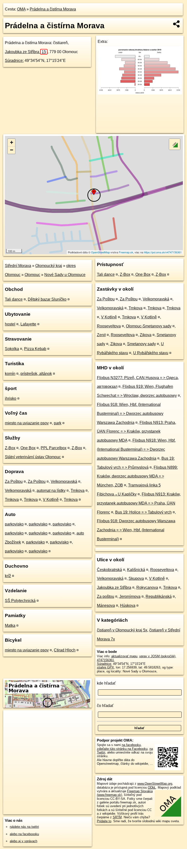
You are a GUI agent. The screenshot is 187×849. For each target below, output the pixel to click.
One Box (28, 448)
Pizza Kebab (35, 349)
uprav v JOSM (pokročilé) (157, 656)
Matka (10, 625)
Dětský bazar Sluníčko (47, 299)
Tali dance (14, 299)
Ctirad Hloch (64, 650)
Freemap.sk (126, 252)
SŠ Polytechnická (20, 601)
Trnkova (77, 490)
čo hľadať (105, 706)
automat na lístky (51, 490)
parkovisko (14, 524)
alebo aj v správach (23, 841)
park (57, 423)
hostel (10, 324)
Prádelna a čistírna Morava (53, 9)
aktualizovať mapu (124, 656)
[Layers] (174, 144)
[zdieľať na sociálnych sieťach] (176, 24)
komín (10, 374)
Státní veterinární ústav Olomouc (33, 457)
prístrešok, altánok (36, 374)
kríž (8, 576)
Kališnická (136, 570)
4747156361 (105, 660)
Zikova (145, 335)
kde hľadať (106, 683)
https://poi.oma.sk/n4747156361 (163, 252)
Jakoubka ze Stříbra (25, 52)
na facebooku (131, 745)
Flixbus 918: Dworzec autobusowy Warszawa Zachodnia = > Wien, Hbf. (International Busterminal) (136, 530)
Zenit (101, 335)
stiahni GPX (105, 667)
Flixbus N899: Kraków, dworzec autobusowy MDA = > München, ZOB (137, 476)
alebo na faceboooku (24, 834)
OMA (21, 9)
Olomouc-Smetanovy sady (148, 326)
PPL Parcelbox (53, 448)
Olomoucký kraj (48, 266)
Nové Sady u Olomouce (64, 275)
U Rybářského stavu (150, 353)
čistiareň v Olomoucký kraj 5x (122, 630)
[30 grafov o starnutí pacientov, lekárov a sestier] (140, 93)
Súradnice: (14, 60)
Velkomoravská (64, 481)
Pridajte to (104, 821)
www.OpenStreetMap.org (154, 783)
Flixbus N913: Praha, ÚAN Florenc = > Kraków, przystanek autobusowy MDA (136, 431)
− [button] (11, 150)
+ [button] (11, 142)
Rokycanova (147, 587)
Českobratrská (109, 570)
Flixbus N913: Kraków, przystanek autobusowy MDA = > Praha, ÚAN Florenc (139, 503)
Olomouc (32, 275)
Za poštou (105, 596)
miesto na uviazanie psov (27, 423)
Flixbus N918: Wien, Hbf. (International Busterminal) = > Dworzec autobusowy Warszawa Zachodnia (136, 449)
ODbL (152, 787)
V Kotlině (51, 499)
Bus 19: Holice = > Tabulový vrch (143, 512)
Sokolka (12, 349)
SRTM (117, 817)
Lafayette (28, 324)
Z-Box (10, 448)
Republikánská (159, 596)
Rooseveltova (109, 326)
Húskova (127, 605)
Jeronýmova (129, 596)
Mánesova (106, 605)
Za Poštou (14, 481)
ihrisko (10, 398)
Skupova (136, 578)
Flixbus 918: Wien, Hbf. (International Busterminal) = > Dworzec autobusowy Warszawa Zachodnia (130, 413)
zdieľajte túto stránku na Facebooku (122, 749)
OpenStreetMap (100, 252)
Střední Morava (18, 266)
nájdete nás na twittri (24, 827)
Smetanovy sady (141, 344)
